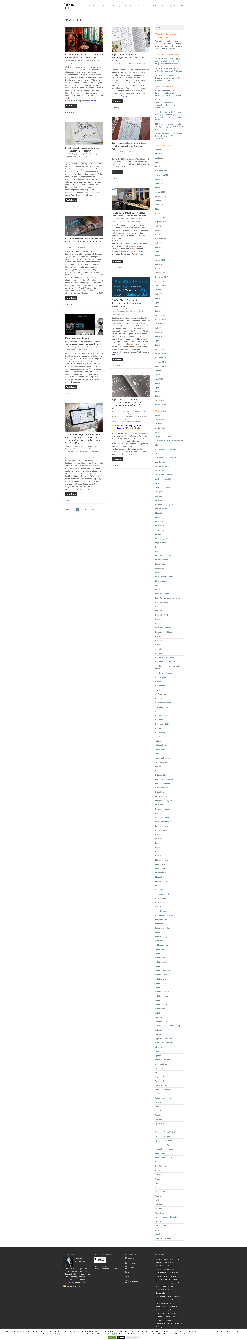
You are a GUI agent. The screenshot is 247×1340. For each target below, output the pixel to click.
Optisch (98, 154)
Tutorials (67, 349)
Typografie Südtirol (70, 454)
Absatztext (159, 419)
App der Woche (161, 462)
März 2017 (159, 307)
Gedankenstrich (161, 649)
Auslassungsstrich (162, 483)
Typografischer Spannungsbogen (168, 1145)
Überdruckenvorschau (163, 1158)
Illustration (159, 737)
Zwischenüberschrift (163, 1238)
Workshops (87, 63)
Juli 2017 (158, 294)
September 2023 (161, 175)
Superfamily (160, 1077)
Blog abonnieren (134, 1281)
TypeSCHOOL (73, 63)
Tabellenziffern (69, 156)
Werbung (158, 1209)
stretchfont (159, 1068)
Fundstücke (159, 641)
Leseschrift (159, 847)
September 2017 (161, 285)
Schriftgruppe (160, 983)
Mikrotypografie (138, 309)
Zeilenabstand (160, 1226)
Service (165, 6)
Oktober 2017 (160, 281)
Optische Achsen (162, 911)
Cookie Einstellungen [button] (133, 1337)
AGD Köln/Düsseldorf (163, 436)
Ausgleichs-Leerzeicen (164, 475)
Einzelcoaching (161, 581)
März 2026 (159, 162)
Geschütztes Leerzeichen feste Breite (167, 667)
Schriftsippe (160, 1009)
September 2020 (161, 222)
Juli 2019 (158, 243)
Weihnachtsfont (161, 1200)
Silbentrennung (130, 419)
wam (157, 1187)
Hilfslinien (159, 728)
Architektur (159, 471)
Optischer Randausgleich (129, 63)
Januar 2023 (160, 192)
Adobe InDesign (161, 428)
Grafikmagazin (160, 694)
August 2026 (160, 149)
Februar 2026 (160, 166)
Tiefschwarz (160, 1111)
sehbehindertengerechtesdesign (168, 1026)
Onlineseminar (160, 903)
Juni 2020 (159, 230)
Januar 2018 (160, 273)
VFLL (157, 1183)
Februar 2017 (160, 311)
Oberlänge (159, 890)
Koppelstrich (160, 792)
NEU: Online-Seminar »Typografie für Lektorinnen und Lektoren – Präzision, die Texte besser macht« (169, 93)
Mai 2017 (158, 298)
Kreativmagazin (161, 796)
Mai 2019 (158, 247)
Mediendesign (160, 873)
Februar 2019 (160, 256)
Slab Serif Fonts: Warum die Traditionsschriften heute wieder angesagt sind (127, 303)
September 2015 (161, 366)
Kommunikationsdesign (164, 779)
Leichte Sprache (161, 826)
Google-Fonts (160, 686)
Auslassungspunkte (163, 479)
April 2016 (159, 341)
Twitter (131, 1268)
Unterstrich (159, 1162)
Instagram (132, 1277)
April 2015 (159, 388)
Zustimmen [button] (112, 1337)
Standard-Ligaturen (162, 1060)
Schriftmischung (161, 996)
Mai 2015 (158, 383)
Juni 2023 (159, 179)
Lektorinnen (159, 843)
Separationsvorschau (163, 1039)
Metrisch (92, 154)
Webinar (158, 1196)
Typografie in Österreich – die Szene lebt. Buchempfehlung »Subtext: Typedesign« (129, 146)
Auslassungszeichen (163, 488)
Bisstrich (158, 513)
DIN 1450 (158, 547)
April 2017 (159, 302)
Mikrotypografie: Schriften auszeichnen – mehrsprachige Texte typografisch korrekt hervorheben (82, 341)
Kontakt (131, 1259)
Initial (133, 414)
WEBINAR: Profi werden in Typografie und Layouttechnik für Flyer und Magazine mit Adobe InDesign (169, 61)
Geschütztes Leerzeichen (165, 662)
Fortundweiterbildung (163, 632)
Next (93, 509)
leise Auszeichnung (162, 830)
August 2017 (160, 290)
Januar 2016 (160, 349)
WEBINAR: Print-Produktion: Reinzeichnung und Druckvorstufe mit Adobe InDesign (168, 78)
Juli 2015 (158, 375)
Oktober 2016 (160, 319)
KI (156, 771)
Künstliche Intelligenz (163, 800)
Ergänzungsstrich (162, 594)
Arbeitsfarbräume (162, 466)
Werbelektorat (130, 221)
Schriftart (159, 954)
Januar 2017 (160, 315)
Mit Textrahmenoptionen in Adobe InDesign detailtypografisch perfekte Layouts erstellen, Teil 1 (169, 126)
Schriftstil (159, 1013)
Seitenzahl (159, 1030)
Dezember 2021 (161, 196)
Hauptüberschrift (122, 414)
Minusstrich (160, 886)
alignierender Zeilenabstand (166, 449)
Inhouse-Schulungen (152, 6)
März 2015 (159, 392)
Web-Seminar (160, 1192)
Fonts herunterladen (163, 628)
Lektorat (158, 834)
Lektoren (123, 218)
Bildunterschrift (126, 411)
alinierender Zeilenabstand (165, 458)
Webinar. (124, 96)
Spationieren (160, 1051)
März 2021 (159, 209)
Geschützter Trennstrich (164, 658)
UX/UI (157, 1170)
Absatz (113, 411)
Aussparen (159, 492)
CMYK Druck (160, 530)
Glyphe (158, 681)
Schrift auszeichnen (163, 949)
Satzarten (144, 416)
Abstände (67, 154)
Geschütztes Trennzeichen (165, 673)
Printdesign (88, 60)
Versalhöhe (159, 1175)
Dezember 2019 (161, 239)
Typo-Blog (173, 6)
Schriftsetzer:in (161, 1005)
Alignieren (159, 445)
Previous (67, 509)
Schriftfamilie (129, 311)
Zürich (157, 1234)
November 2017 (161, 277)
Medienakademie (161, 869)
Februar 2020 (160, 234)
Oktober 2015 (160, 362)
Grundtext (114, 414)
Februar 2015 (160, 396)
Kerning (82, 154)
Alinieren (158, 453)
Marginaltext (129, 416)
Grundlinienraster (162, 707)
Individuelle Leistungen (71, 247)
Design (158, 534)
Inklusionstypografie (163, 758)
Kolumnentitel (139, 414)
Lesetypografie (161, 851)
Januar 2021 (160, 217)
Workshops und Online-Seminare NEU (127, 6)
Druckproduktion (161, 560)
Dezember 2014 (161, 405)
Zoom (157, 1230)
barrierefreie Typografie (164, 505)
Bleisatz (114, 63)
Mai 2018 (158, 264)
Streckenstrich (161, 1064)
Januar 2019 (160, 260)
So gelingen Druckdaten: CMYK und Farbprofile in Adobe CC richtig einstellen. (168, 136)
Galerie (158, 645)
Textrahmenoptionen (163, 1098)
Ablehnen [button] (121, 1337)
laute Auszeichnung (163, 809)
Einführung (159, 568)
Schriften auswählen (163, 971)
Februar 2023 (160, 188)
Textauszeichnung (162, 1090)
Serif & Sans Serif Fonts (164, 1043)
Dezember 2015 (161, 353)
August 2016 (160, 324)
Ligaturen (158, 856)
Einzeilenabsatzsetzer (164, 577)
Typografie (80, 63)
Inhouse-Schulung (162, 749)
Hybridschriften (161, 732)
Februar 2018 (160, 268)
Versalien (158, 1179)
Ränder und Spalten (162, 928)
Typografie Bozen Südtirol (165, 1132)
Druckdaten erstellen (163, 556)
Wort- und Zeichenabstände (166, 1217)
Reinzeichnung (95, 60)
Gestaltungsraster (162, 677)
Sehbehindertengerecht (164, 1022)
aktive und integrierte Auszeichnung (169, 441)
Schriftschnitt (160, 1000)
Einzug (141, 411)
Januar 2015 (160, 400)
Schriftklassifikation (163, 992)
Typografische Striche (163, 1141)
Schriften (122, 311)
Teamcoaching (161, 1085)
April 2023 (159, 183)
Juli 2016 (158, 328)
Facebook (132, 1263)
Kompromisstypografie (164, 783)
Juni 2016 (159, 332)
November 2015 (161, 358)
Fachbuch (159, 607)
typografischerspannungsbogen (167, 1149)
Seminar (67, 63)
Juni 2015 (159, 379)
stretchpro (159, 1073)
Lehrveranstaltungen (163, 822)
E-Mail (170, 46)
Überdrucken (160, 1153)
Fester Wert (159, 619)
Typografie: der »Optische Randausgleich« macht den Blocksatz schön (129, 57)
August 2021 (160, 200)
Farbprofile (76, 60)
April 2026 (159, 158)
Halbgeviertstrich (162, 715)
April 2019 (159, 251)
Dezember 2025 (161, 171)
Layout (122, 309)
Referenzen (107, 6)
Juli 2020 (158, 226)
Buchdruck (159, 526)
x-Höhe (158, 1221)
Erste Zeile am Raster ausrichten (167, 598)
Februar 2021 (160, 213)
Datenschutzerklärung (212, 1334)
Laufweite (87, 154)
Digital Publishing (161, 543)
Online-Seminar (161, 898)
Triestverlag (159, 1115)
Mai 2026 (158, 154)
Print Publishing (78, 449)
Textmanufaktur (161, 1094)
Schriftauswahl (116, 311)
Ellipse (157, 590)
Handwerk (159, 720)
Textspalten (159, 1102)
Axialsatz (158, 496)
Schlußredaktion (130, 218)
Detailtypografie (75, 154)
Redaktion (159, 932)
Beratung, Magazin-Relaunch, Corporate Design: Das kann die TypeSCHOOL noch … (84, 241)
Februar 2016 (160, 345)
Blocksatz (119, 63)
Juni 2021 (159, 205)
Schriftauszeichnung (163, 962)
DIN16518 (159, 551)
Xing (129, 1272)
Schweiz (158, 1017)
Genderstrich (160, 653)
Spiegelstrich (160, 1056)
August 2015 (160, 370)
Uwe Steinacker (95, 6)
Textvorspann (160, 1107)
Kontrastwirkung (161, 788)
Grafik (157, 690)
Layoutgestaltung (162, 817)
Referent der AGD (73, 1286)
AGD (157, 432)
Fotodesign (159, 636)
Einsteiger (159, 573)
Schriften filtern (161, 975)
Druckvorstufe (69, 60)
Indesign (81, 60)
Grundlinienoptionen (163, 703)
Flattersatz (147, 411)
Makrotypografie (129, 309)
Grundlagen (159, 698)
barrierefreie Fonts (162, 500)
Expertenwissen (78, 446)
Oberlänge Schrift (162, 894)
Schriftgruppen (161, 988)
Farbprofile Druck (161, 615)
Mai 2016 (158, 336)
